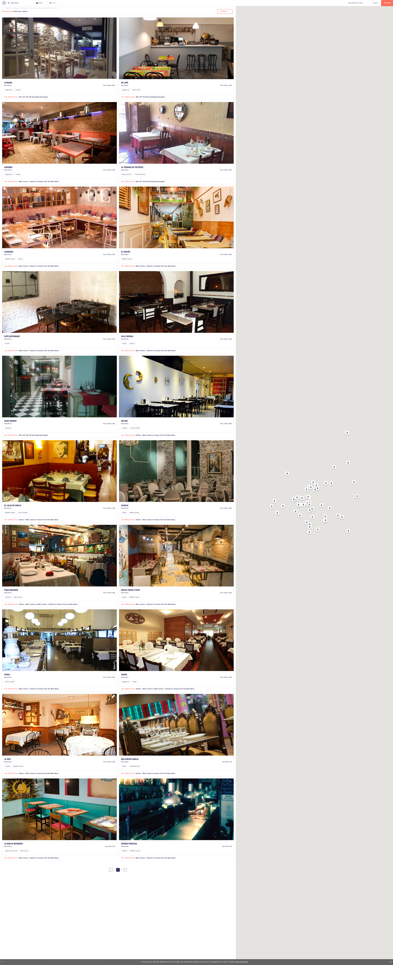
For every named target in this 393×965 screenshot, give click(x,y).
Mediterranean (10, 259)
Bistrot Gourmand (11, 851)
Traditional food (140, 174)
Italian (7, 343)
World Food (136, 90)
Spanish (124, 851)
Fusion (20, 259)
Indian (135, 682)
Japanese (8, 428)
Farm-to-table (134, 428)
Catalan (18, 90)
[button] (334, 467)
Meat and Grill (127, 174)
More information (241, 962)
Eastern (132, 343)
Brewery (8, 597)
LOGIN (375, 3)
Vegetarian (8, 90)
